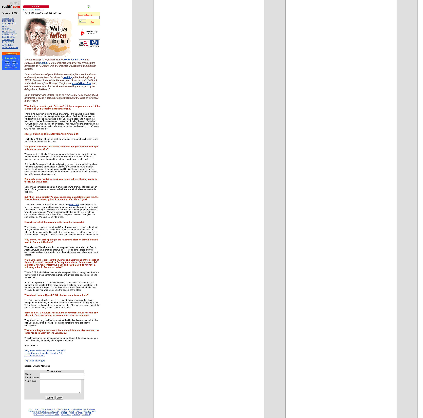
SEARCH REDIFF (10, 47)
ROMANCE (54, 413)
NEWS (31, 10)
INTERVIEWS (8, 31)
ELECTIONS (8, 42)
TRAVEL (92, 409)
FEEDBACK (86, 415)
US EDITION (8, 21)
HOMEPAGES (39, 415)
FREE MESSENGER (52, 415)
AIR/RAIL (36, 413)
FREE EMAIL (66, 415)
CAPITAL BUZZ (9, 34)
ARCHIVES (7, 45)
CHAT (74, 409)
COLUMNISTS (9, 23)
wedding (68, 77)
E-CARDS (79, 413)
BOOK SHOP (54, 411)
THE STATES (8, 39)
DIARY (5, 26)
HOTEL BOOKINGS (89, 411)
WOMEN (72, 413)
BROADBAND (82, 409)
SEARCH (88, 413)
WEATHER (63, 413)
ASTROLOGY (33, 411)
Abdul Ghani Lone (73, 59)
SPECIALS (7, 29)
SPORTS (60, 409)
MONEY (52, 409)
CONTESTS (76, 415)
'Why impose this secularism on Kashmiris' (44, 350)
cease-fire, (74, 204)
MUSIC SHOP (66, 411)
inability (43, 62)
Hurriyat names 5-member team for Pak (43, 353)
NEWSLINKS (8, 18)
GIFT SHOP (76, 411)
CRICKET (44, 409)
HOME (25, 10)
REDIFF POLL (8, 37)
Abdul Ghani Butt (81, 83)
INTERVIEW (39, 10)
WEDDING (45, 413)
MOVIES (67, 409)
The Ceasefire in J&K (34, 355)
